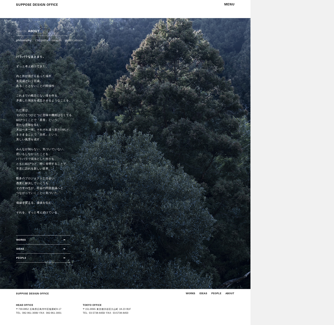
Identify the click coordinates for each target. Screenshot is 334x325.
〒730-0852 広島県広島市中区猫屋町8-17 (38, 309)
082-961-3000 (30, 313)
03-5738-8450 (97, 313)
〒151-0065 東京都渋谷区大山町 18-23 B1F (107, 309)
